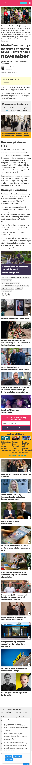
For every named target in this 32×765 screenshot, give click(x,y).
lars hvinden (6, 280)
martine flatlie (7, 288)
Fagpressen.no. (11, 750)
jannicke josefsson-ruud (10, 283)
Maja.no (7, 110)
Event (16, 3)
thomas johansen (23, 278)
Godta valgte (17, 756)
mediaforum (6, 291)
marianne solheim (8, 278)
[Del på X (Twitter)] (5, 294)
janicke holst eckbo (9, 286)
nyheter (19, 288)
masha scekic (23, 286)
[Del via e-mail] (8, 294)
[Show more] (16, 112)
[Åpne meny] (30, 3)
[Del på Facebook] (2, 294)
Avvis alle (9, 756)
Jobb (4, 3)
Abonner (23, 3)
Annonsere (10, 3)
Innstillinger (9, 759)
